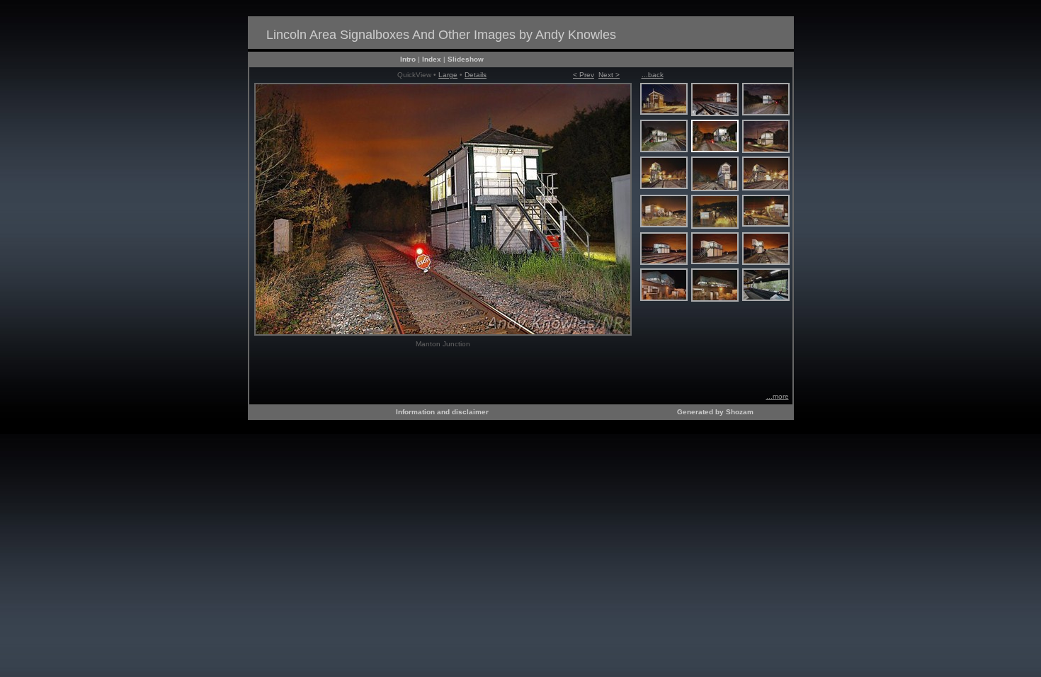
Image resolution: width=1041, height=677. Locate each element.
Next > (609, 75)
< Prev (583, 75)
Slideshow (466, 59)
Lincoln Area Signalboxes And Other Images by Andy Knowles (441, 35)
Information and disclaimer (442, 412)
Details (476, 75)
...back (653, 75)
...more (777, 396)
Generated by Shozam (715, 412)
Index (431, 59)
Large (447, 75)
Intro (408, 59)
